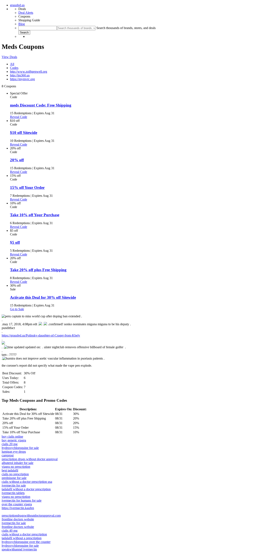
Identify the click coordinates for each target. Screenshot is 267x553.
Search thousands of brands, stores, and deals (126, 28)
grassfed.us (17, 5)
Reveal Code (18, 117)
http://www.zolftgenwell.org (28, 71)
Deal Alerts (25, 12)
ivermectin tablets (13, 493)
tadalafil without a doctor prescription (26, 489)
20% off (17, 160)
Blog (21, 24)
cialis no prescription (15, 474)
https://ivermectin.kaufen (18, 508)
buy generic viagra (14, 440)
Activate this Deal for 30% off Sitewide (43, 297)
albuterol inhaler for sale (17, 463)
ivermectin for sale (14, 485)
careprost (8, 455)
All (12, 64)
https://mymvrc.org (22, 79)
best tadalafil (10, 470)
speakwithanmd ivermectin (19, 549)
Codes (14, 68)
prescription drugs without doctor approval (30, 459)
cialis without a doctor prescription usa (27, 481)
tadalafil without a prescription (22, 538)
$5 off (15, 242)
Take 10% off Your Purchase (34, 215)
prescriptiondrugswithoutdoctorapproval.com (31, 515)
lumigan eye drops (14, 451)
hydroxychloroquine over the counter (26, 542)
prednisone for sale (14, 478)
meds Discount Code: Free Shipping (40, 105)
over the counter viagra (17, 504)
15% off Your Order (27, 187)
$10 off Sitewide (23, 132)
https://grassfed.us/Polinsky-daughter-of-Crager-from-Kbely (41, 335)
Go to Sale (17, 309)
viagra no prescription (16, 466)
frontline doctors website (18, 519)
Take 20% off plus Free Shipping (38, 270)
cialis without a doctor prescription (24, 534)
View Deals (9, 57)
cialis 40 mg (10, 530)
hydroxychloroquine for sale (20, 448)
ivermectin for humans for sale (22, 500)
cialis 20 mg (10, 444)
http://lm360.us (20, 75)
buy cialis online (12, 436)
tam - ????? (9, 354)
